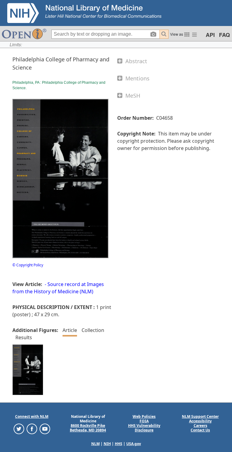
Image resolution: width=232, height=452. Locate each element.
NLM (95, 443)
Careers (200, 425)
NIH (107, 443)
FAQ (224, 35)
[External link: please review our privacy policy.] (19, 428)
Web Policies (144, 416)
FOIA (144, 421)
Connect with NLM (31, 416)
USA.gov (133, 443)
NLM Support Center (200, 416)
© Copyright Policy (27, 265)
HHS (118, 443)
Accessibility (200, 421)
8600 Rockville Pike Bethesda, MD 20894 (88, 428)
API (210, 35)
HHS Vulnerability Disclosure (144, 428)
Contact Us (200, 430)
